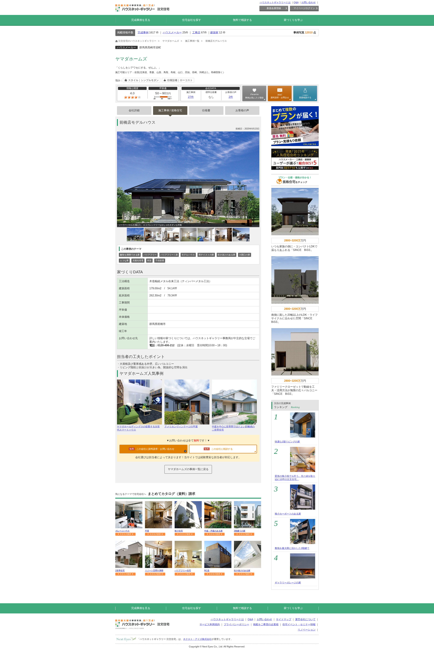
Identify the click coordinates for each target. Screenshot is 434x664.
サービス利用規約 (210, 624)
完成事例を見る (140, 19)
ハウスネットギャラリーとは (275, 2)
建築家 (214, 32)
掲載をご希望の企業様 (266, 624)
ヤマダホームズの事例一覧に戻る (188, 469)
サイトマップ (283, 619)
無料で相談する (242, 19)
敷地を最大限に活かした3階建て (292, 548)
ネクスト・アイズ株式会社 (197, 639)
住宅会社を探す (191, 19)
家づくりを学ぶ (293, 19)
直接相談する (305, 96)
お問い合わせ (308, 2)
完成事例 (143, 32)
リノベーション (306, 629)
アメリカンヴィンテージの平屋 (181, 426)
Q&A (296, 2)
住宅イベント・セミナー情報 (298, 624)
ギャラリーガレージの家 (288, 582)
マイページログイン (304, 8)
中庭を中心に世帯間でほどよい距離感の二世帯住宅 (233, 428)
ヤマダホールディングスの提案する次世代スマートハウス (138, 428)
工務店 (196, 32)
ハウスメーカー (172, 32)
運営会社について (305, 619)
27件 (191, 97)
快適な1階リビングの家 (287, 441)
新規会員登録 (274, 8)
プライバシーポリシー (236, 624)
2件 (231, 97)
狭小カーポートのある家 (288, 513)
